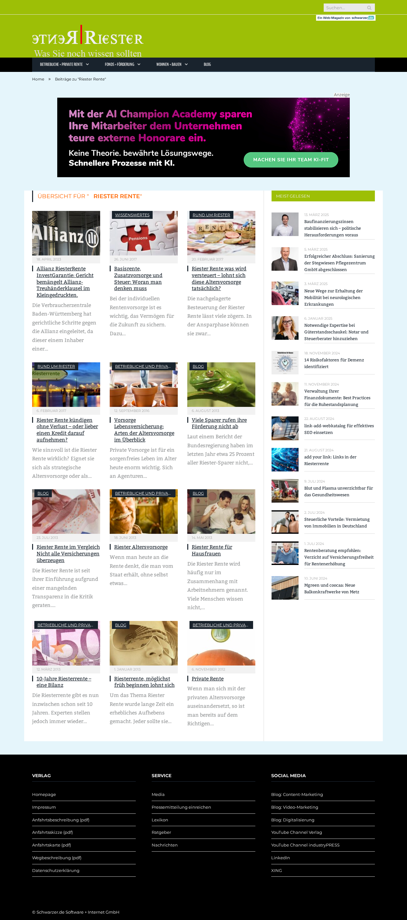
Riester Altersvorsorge (141, 547)
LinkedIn (280, 857)
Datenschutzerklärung (55, 870)
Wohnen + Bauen (169, 64)
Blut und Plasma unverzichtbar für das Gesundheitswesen (338, 491)
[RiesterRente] (88, 36)
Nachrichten (165, 844)
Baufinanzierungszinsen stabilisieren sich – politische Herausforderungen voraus (332, 228)
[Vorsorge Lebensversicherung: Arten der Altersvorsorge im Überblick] (144, 384)
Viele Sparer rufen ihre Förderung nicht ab (219, 423)
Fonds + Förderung (119, 64)
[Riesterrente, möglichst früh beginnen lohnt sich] (144, 643)
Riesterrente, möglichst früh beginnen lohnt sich (144, 682)
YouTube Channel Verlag (296, 832)
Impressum (44, 807)
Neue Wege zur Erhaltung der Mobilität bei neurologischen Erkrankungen (333, 298)
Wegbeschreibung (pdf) (56, 857)
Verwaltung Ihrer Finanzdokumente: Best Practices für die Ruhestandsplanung (337, 398)
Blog (207, 64)
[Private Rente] (221, 643)
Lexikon (160, 819)
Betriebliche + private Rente (61, 64)
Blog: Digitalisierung (292, 819)
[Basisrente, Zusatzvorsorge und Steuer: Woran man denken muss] (144, 233)
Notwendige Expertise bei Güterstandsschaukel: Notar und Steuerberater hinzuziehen (336, 332)
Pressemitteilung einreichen (181, 807)
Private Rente (208, 679)
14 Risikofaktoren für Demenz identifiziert (334, 363)
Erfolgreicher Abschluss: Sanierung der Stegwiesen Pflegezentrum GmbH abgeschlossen (339, 263)
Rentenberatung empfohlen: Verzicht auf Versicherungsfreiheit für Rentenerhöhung (339, 557)
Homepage (44, 794)
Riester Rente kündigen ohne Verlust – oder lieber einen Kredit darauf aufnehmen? (67, 430)
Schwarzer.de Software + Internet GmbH (78, 912)
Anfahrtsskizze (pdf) (52, 832)
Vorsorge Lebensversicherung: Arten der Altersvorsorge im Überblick (144, 430)
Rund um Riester (211, 215)
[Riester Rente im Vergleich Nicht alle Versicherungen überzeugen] (66, 511)
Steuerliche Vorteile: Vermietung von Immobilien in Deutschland (337, 522)
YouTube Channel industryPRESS (305, 844)
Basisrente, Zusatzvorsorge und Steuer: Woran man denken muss (138, 278)
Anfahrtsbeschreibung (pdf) (60, 819)
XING (276, 870)
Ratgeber (161, 832)
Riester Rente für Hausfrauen (212, 550)
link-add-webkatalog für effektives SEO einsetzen (339, 429)
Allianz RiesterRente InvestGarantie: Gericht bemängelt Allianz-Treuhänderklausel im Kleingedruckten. (65, 282)
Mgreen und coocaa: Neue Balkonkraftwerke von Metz (331, 588)
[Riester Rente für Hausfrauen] (221, 511)
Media (158, 794)
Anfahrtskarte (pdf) (51, 844)
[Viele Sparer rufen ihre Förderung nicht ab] (221, 384)
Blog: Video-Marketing (294, 807)
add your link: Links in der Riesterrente (330, 460)
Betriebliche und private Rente (151, 366)
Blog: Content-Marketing (297, 794)
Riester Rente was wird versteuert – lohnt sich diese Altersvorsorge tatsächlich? (219, 278)
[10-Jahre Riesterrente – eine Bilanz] (66, 643)
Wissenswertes (132, 215)
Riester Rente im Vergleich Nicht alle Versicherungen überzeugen (68, 553)
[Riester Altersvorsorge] (144, 511)
